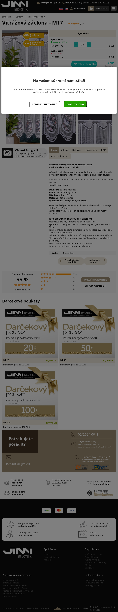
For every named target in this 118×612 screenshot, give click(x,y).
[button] (75, 104)
